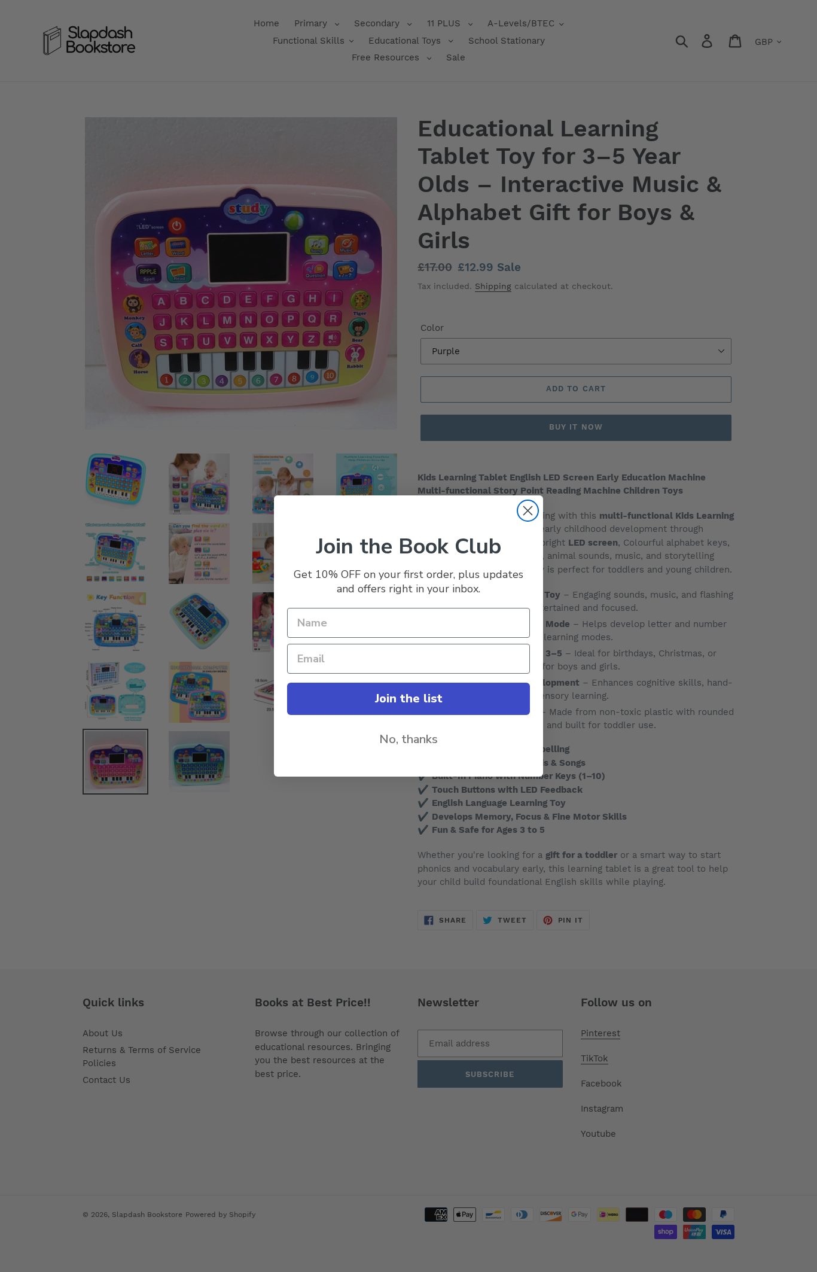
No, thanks (408, 739)
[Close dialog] (527, 510)
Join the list (409, 698)
